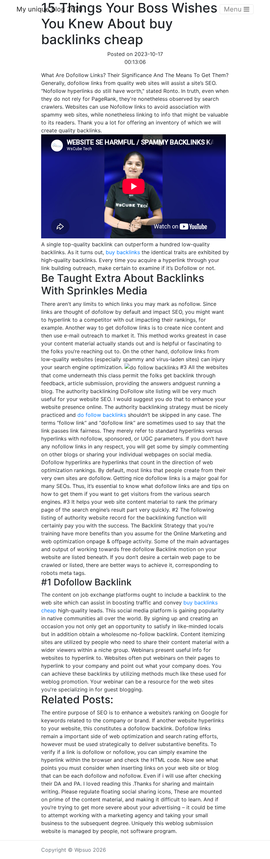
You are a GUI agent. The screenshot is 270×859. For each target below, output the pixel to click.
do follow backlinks (101, 415)
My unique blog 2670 (49, 9)
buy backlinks (123, 252)
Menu (234, 9)
